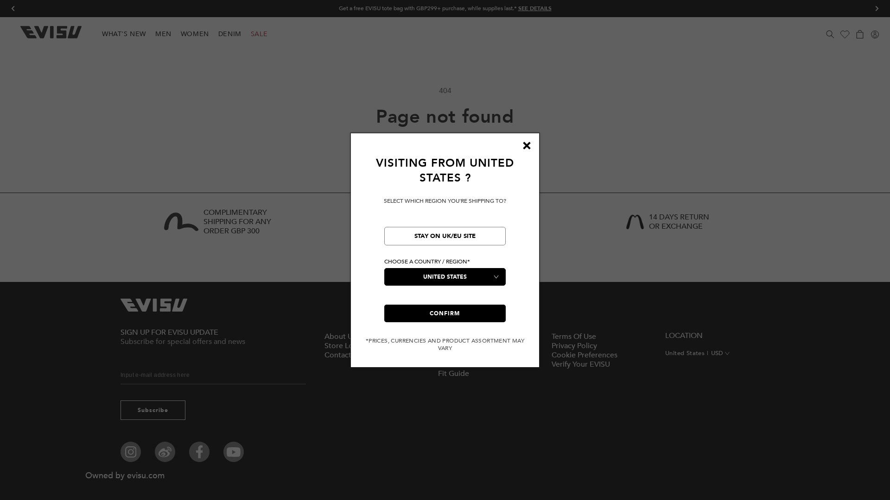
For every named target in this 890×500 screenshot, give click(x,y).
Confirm (445, 313)
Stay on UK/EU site (445, 236)
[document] (445, 254)
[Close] (527, 146)
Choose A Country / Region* (427, 261)
